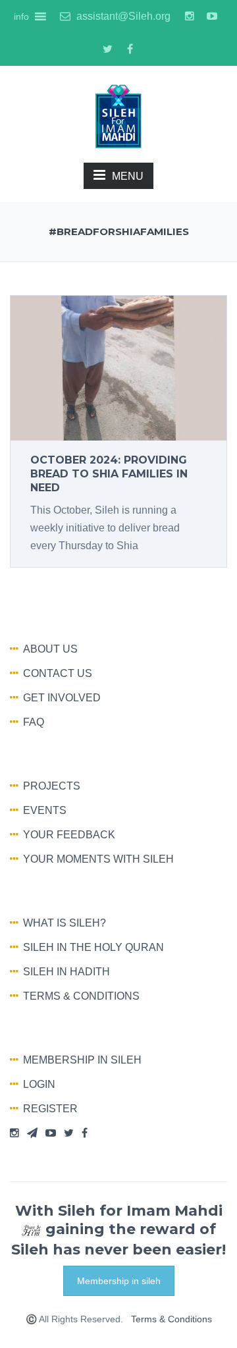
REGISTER (50, 1108)
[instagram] (189, 16)
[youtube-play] (212, 16)
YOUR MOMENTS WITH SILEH (98, 859)
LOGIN (39, 1084)
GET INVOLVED (62, 697)
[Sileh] (118, 115)
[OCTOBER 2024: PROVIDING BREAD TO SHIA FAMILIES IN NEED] (118, 367)
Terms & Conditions (171, 1319)
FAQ (33, 722)
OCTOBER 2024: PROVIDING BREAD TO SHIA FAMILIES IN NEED (109, 474)
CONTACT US (57, 673)
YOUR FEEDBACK (69, 834)
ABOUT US (50, 649)
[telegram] (32, 1133)
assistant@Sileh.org (122, 16)
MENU (128, 176)
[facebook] (130, 49)
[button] (21, 16)
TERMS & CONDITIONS (81, 996)
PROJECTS (51, 786)
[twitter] (107, 49)
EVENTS (44, 810)
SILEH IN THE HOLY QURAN (93, 947)
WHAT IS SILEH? (64, 923)
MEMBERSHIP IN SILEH (82, 1059)
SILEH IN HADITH (66, 971)
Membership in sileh (119, 1281)
